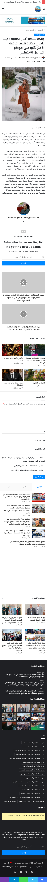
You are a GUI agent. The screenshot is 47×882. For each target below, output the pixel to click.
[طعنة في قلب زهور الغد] (9, 726)
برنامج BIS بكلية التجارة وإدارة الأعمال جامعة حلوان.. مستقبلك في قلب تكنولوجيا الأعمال (27, 543)
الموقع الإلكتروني (40, 449)
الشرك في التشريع (39, 382)
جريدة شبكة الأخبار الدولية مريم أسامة (33, 778)
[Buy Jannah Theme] (23, 20)
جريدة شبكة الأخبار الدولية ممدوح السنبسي (32, 785)
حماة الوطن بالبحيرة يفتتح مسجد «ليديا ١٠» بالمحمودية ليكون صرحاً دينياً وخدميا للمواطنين (35, 647)
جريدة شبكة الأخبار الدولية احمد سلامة (33, 742)
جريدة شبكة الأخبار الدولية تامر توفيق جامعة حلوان (30, 754)
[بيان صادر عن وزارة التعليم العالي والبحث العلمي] (35, 609)
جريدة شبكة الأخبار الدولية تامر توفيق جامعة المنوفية (29, 750)
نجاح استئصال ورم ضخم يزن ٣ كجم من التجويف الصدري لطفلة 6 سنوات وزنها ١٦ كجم (12, 620)
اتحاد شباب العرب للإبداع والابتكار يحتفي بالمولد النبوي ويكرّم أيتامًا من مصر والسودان (12, 647)
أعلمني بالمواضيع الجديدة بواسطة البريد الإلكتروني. (27, 470)
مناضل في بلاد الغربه (10, 801)
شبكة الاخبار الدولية (38, 801)
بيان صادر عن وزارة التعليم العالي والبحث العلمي (36, 619)
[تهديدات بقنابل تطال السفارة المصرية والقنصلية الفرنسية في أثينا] (34, 350)
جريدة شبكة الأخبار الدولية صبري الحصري (32, 770)
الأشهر (39, 487)
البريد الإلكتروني (39, 440)
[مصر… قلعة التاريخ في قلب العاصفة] (12, 375)
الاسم (42, 432)
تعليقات (8, 487)
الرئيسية (40, 30)
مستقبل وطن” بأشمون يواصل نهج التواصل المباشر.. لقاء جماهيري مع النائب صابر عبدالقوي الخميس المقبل (16, 522)
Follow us (41, 807)
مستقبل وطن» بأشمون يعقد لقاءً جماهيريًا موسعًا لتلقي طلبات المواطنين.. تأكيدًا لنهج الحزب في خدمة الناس (17, 509)
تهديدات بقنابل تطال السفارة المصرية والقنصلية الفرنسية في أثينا (35, 360)
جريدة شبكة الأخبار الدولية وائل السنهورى (32, 793)
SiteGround (6, 867)
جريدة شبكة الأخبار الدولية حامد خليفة (33, 762)
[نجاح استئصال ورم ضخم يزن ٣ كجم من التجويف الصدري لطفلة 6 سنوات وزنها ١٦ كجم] (12, 609)
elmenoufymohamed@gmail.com (31, 58)
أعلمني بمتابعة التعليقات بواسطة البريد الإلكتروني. (27, 466)
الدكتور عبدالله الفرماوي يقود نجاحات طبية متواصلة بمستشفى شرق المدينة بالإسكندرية (17, 533)
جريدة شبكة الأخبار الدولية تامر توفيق (33, 746)
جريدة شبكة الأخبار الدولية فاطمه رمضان (32, 774)
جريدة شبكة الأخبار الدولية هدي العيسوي (32, 789)
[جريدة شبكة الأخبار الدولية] (37, 9)
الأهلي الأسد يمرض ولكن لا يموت (13, 359)
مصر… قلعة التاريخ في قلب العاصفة (13, 384)
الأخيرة (23, 487)
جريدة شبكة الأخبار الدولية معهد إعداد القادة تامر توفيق (28, 782)
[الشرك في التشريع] (34, 375)
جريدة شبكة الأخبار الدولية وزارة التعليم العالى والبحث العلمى (26, 797)
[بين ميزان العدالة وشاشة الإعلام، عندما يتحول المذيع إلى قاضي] (38, 708)
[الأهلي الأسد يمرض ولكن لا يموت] (12, 350)
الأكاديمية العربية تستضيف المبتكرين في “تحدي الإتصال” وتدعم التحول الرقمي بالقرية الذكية (16, 497)
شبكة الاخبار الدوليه (24, 801)
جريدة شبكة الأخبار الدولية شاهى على (33, 766)
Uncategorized (31, 30)
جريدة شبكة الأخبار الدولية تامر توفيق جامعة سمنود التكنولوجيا (26, 758)
